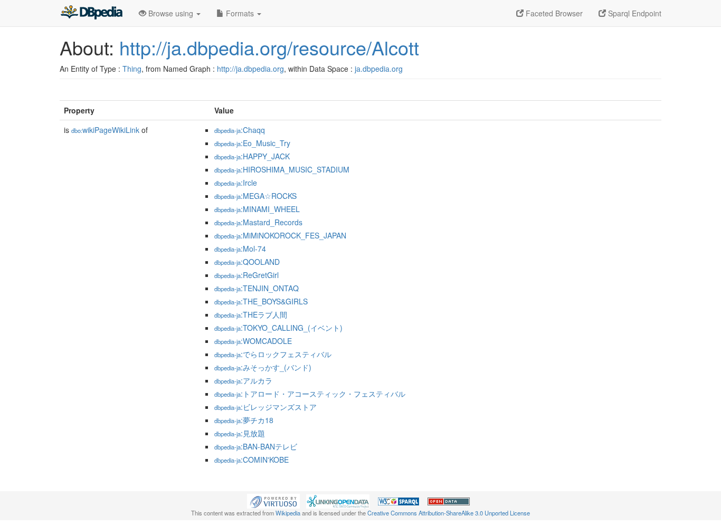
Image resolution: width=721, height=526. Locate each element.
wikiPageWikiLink (105, 130)
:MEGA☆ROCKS (255, 195)
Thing (131, 68)
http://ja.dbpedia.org (250, 68)
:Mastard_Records (258, 222)
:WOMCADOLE (253, 341)
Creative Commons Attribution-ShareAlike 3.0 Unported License (448, 513)
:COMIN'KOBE (251, 459)
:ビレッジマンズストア (265, 406)
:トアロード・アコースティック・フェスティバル (309, 393)
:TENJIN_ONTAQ (256, 288)
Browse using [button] (170, 13)
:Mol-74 (240, 248)
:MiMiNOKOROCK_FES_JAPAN (280, 235)
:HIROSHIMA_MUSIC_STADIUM (281, 169)
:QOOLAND (247, 261)
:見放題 (239, 433)
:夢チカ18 (243, 420)
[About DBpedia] (91, 13)
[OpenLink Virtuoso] (273, 500)
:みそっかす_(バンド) (262, 367)
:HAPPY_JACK (252, 156)
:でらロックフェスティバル (272, 354)
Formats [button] (240, 13)
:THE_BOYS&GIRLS (261, 301)
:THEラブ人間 (250, 314)
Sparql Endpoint (633, 13)
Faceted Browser (553, 13)
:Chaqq (239, 130)
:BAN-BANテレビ (255, 446)
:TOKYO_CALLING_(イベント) (278, 327)
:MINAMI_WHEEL (257, 209)
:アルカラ (243, 380)
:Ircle (235, 182)
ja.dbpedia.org (379, 68)
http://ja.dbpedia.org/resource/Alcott (269, 47)
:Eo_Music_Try (252, 143)
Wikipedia (288, 513)
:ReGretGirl (246, 275)
